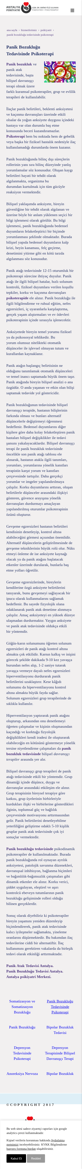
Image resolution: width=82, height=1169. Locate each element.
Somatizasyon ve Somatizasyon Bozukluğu (22, 1006)
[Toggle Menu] (72, 10)
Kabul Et (16, 1158)
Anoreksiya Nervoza (22, 1073)
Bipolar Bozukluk (60, 1073)
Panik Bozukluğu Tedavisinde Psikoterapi (60, 1006)
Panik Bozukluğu (22, 1027)
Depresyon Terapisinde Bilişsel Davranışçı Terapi (60, 1053)
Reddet (36, 1158)
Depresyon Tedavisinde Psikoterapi (22, 1053)
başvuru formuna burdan (21, 1148)
